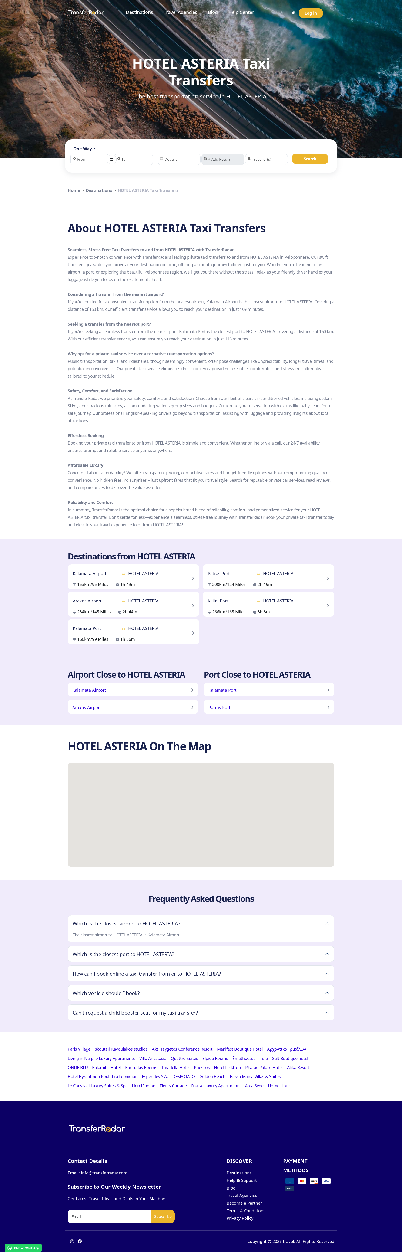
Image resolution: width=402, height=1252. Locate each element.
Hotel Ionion (143, 1086)
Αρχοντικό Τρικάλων (286, 1049)
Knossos (202, 1067)
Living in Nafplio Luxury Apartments (101, 1058)
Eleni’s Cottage (173, 1086)
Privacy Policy (240, 1218)
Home (74, 190)
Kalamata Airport (89, 690)
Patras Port (219, 707)
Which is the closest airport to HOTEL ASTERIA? (126, 923)
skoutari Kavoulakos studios (121, 1049)
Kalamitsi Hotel (106, 1067)
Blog (213, 12)
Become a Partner (244, 1203)
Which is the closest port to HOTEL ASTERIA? (123, 954)
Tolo (264, 1058)
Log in (311, 13)
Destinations (139, 12)
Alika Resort (298, 1067)
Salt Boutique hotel (290, 1058)
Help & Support (242, 1180)
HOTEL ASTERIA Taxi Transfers (148, 190)
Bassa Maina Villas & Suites (255, 1076)
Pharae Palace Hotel (264, 1067)
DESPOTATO (183, 1076)
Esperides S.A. (155, 1076)
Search (310, 158)
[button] (112, 159)
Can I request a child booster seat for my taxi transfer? (135, 1012)
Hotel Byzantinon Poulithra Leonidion (102, 1076)
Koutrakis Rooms (141, 1067)
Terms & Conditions (246, 1210)
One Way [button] (82, 148)
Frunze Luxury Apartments (216, 1086)
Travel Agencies (180, 12)
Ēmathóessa (243, 1058)
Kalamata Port (222, 690)
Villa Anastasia (153, 1058)
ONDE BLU (78, 1067)
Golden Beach (212, 1076)
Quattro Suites (184, 1058)
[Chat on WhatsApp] (23, 1247)
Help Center (241, 12)
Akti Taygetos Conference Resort (182, 1049)
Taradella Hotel (175, 1067)
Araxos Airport (86, 707)
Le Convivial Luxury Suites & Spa (97, 1086)
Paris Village (79, 1049)
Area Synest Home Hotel (268, 1086)
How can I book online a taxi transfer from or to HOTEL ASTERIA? (147, 973)
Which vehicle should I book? (106, 993)
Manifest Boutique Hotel (240, 1049)
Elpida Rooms (215, 1058)
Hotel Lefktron (227, 1067)
